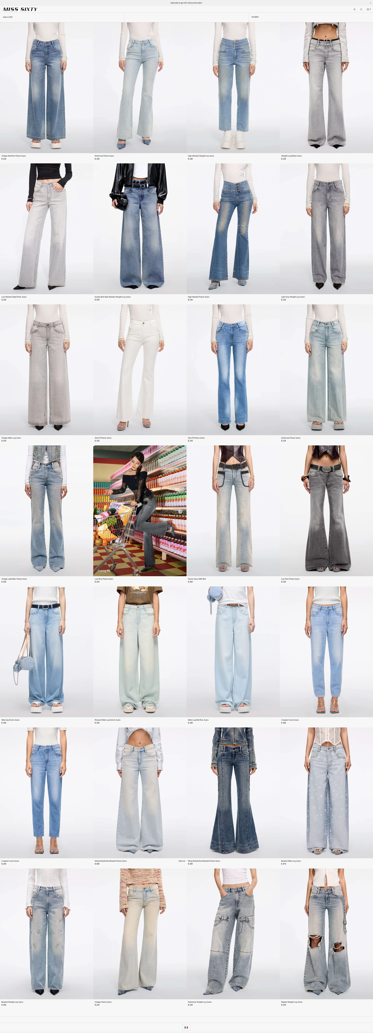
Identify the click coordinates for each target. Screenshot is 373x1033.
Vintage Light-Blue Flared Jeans (14, 579)
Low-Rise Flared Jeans (104, 579)
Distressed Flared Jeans (104, 156)
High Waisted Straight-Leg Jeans (201, 156)
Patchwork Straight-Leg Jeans (200, 1002)
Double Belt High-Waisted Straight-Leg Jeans (113, 297)
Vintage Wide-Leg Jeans (11, 438)
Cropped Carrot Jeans (290, 720)
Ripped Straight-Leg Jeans (291, 1002)
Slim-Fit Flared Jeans (103, 438)
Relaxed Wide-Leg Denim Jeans (107, 720)
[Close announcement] (370, 3)
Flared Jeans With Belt (197, 579)
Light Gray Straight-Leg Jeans (293, 297)
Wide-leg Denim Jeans (10, 720)
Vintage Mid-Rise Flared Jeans (13, 156)
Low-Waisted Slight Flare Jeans (14, 297)
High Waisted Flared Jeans (198, 297)
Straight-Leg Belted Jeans (291, 156)
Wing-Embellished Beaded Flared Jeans (111, 861)
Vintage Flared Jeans (103, 1002)
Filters (255, 17)
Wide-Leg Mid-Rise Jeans (198, 720)
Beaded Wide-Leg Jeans (291, 861)
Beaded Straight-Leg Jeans (12, 1002)
